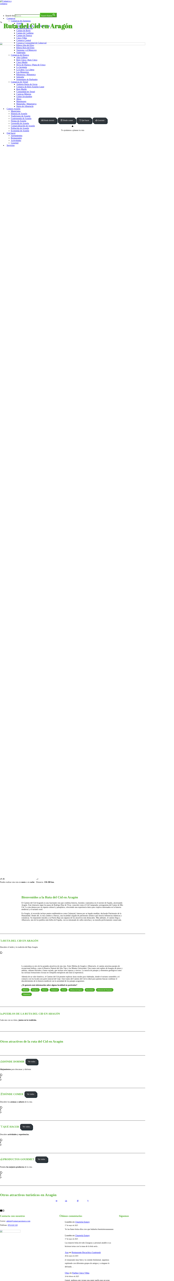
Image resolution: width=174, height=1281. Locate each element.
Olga (67, 1273)
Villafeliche (26, 994)
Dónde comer (68, 120)
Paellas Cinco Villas (80, 1273)
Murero (25, 990)
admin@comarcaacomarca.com (18, 1221)
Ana (67, 1252)
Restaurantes (16, 138)
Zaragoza (35, 990)
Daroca (44, 990)
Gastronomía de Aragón (21, 118)
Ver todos (31, 1062)
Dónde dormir (48, 120)
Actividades (16, 140)
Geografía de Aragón (20, 123)
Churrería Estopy (82, 1222)
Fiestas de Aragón (18, 121)
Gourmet (101, 120)
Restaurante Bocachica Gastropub (86, 1252)
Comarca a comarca (14, 9)
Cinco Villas (21, 38)
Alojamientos (16, 135)
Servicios (11, 145)
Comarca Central (23, 40)
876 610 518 (13, 1225)
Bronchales (89, 990)
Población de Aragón (20, 128)
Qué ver (56, 1204)
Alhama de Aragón (76, 990)
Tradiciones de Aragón (20, 116)
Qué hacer (11, 133)
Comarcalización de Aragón (23, 126)
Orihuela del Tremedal (105, 990)
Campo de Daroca (24, 35)
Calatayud (54, 990)
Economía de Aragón (20, 131)
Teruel (64, 990)
